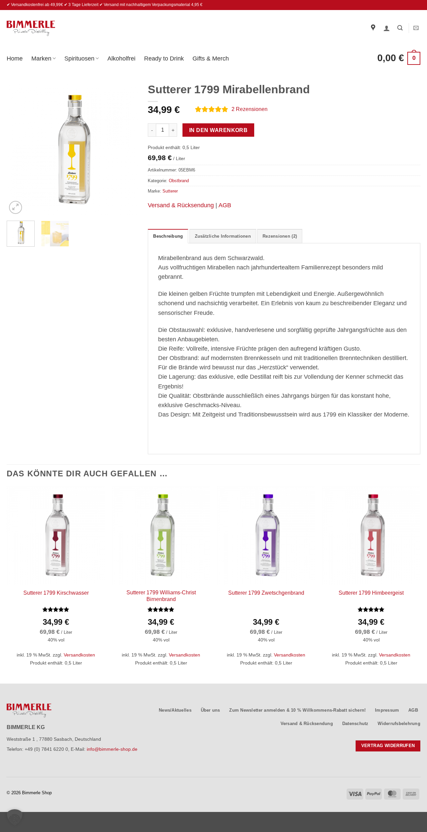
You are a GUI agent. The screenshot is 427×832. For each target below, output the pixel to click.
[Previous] (18, 150)
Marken (41, 58)
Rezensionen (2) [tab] (280, 236)
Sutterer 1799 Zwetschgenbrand (266, 593)
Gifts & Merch (210, 58)
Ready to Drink (164, 58)
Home (15, 58)
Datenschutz (355, 723)
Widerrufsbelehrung (399, 723)
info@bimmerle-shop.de (112, 749)
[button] (386, 28)
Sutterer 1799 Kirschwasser (56, 593)
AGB (225, 205)
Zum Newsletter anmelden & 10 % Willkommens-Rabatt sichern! (297, 710)
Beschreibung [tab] (168, 236)
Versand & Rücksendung (181, 205)
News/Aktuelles (175, 710)
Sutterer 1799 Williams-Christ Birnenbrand (161, 596)
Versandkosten (79, 655)
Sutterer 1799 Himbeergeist (371, 593)
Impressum (387, 710)
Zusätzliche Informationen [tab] (223, 236)
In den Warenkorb (218, 130)
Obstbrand (179, 180)
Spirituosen (79, 58)
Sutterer (170, 191)
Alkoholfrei (121, 58)
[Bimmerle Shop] (31, 28)
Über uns (210, 710)
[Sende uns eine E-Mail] (416, 28)
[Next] (127, 150)
